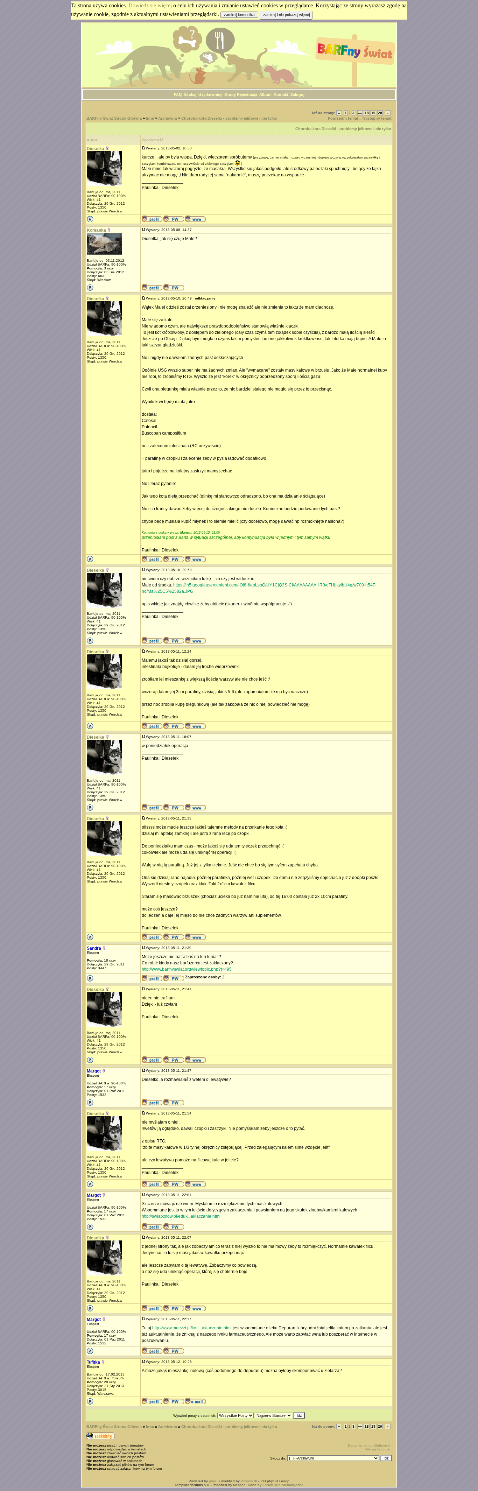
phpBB (214, 1481)
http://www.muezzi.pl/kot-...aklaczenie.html (192, 1327)
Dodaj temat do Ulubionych (370, 1445)
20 (380, 113)
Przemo (247, 1481)
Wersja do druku (378, 1449)
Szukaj (190, 94)
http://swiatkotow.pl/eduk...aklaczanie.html (181, 1216)
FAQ (178, 94)
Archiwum (167, 118)
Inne (150, 118)
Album (265, 94)
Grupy (230, 94)
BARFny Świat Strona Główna (114, 118)
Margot (94, 1071)
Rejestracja (247, 94)
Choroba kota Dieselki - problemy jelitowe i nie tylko (229, 118)
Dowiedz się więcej (150, 5)
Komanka (96, 230)
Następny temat (377, 118)
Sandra (94, 948)
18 (367, 113)
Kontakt (281, 94)
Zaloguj (297, 94)
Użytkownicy (210, 94)
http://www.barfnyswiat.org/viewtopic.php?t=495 (187, 969)
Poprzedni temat (343, 118)
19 (373, 113)
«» (360, 113)
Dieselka (95, 148)
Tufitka (93, 1362)
